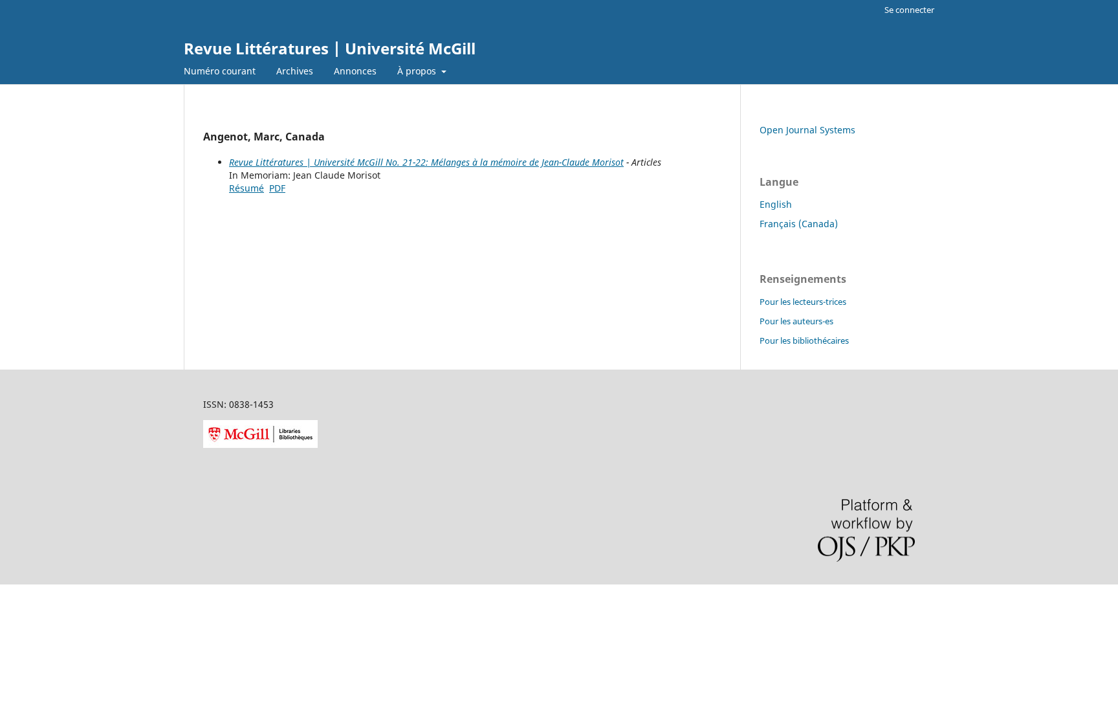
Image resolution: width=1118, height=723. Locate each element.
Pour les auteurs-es (796, 321)
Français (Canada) (799, 223)
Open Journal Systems (807, 130)
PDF (277, 188)
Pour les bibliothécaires (804, 340)
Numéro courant (220, 71)
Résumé (246, 188)
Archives (294, 71)
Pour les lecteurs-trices (803, 301)
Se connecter (909, 10)
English (776, 204)
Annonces (355, 71)
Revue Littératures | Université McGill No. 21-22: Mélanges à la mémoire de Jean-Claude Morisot (426, 162)
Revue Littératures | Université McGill (330, 48)
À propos (418, 71)
